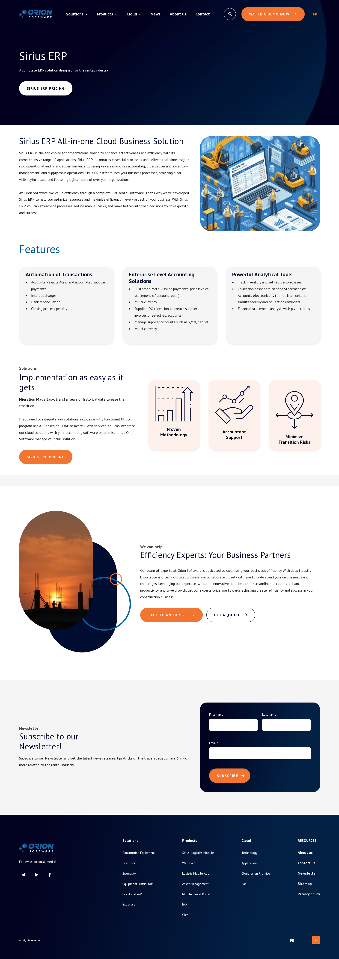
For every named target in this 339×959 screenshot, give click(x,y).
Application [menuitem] (249, 863)
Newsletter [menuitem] (307, 873)
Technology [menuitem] (249, 853)
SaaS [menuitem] (244, 884)
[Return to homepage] (35, 14)
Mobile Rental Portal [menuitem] (196, 894)
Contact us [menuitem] (306, 863)
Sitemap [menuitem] (305, 884)
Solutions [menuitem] (74, 14)
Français (315, 14)
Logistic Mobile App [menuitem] (195, 874)
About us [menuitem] (178, 14)
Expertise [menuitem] (128, 904)
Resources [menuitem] (307, 840)
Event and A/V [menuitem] (132, 894)
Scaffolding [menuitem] (130, 863)
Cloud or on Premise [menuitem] (255, 874)
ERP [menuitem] (184, 904)
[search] (230, 14)
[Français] (315, 14)
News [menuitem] (156, 14)
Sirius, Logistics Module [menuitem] (198, 853)
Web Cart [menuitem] (188, 863)
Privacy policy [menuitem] (309, 894)
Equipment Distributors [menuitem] (138, 884)
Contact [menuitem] (203, 14)
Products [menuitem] (105, 14)
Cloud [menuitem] (132, 14)
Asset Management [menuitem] (195, 884)
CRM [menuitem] (185, 915)
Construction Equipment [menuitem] (138, 853)
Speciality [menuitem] (129, 874)
